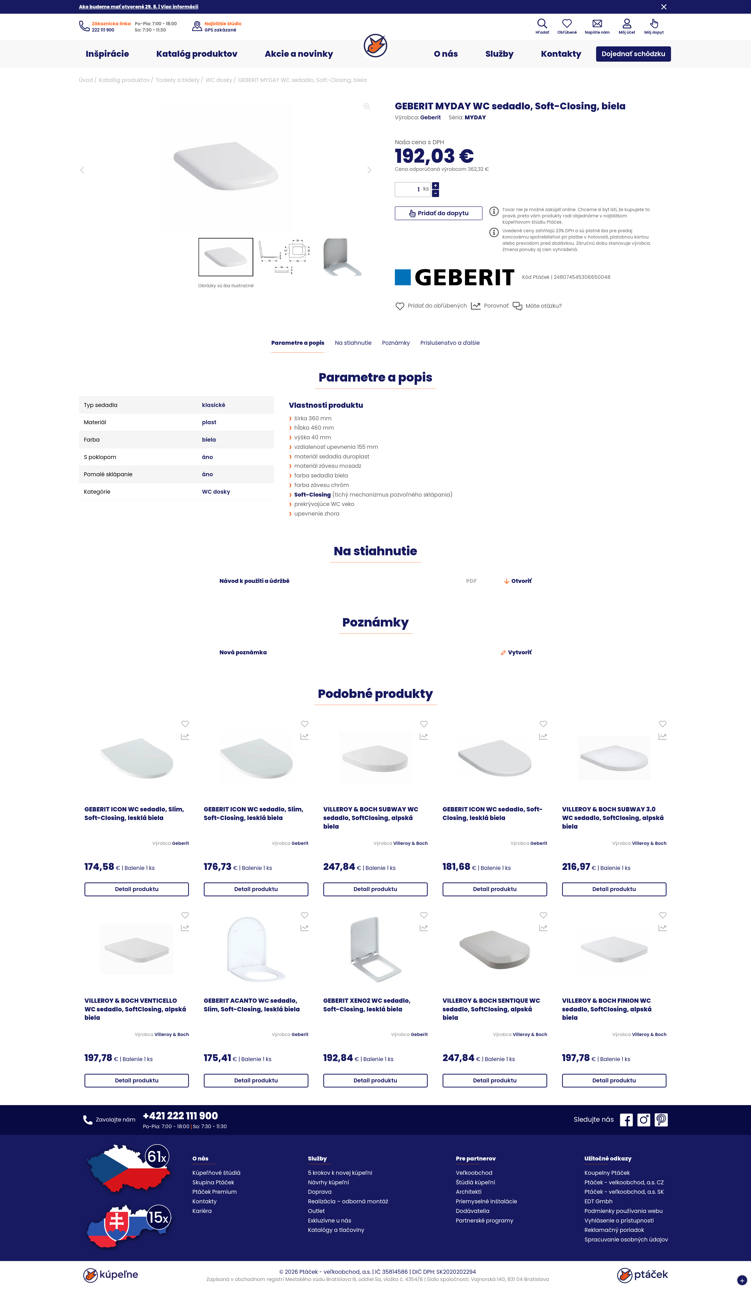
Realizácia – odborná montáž (348, 1201)
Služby (499, 54)
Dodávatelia (473, 1211)
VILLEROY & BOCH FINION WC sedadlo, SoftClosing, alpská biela (607, 1009)
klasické (213, 405)
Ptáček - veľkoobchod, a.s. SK (624, 1192)
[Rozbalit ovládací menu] (742, 1280)
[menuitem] (226, 257)
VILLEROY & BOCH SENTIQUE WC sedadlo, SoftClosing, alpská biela (491, 1009)
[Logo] (375, 45)
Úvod (86, 80)
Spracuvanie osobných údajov (626, 1239)
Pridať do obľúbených (437, 306)
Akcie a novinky (299, 54)
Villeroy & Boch (410, 843)
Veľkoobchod (474, 1173)
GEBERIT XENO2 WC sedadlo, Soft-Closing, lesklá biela (367, 1005)
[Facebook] (627, 1120)
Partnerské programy (484, 1220)
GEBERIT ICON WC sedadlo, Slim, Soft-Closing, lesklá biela (134, 813)
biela (209, 440)
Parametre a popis (297, 343)
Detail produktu (137, 889)
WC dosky (219, 80)
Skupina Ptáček (213, 1182)
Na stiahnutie (353, 343)
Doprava (320, 1192)
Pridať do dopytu (443, 213)
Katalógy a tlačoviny (336, 1230)
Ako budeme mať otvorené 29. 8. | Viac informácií (138, 7)
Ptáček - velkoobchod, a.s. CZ (624, 1182)
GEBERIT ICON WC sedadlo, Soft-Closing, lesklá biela (493, 813)
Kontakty (561, 54)
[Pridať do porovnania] (185, 738)
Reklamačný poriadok (614, 1230)
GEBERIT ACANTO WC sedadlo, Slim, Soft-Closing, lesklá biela (252, 1005)
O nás (446, 54)
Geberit (430, 117)
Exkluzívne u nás (329, 1220)
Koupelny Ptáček (607, 1173)
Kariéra (202, 1211)
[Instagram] (645, 1120)
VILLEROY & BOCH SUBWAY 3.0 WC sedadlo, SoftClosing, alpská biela (613, 818)
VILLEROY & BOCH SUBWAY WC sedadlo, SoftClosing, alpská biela (370, 818)
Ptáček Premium (214, 1192)
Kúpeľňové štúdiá (216, 1173)
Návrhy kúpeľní (328, 1182)
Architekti (469, 1192)
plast (209, 422)
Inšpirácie (107, 54)
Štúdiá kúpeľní (475, 1182)
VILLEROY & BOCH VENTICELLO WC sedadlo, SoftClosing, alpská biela (135, 1009)
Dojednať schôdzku (633, 54)
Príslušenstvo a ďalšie (450, 343)
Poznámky (396, 343)
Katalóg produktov (196, 54)
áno (207, 457)
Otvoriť (521, 581)
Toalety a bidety (178, 80)
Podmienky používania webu (624, 1211)
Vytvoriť (519, 652)
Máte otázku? (543, 306)
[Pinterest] (661, 1120)
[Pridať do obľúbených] (185, 725)
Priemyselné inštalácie (486, 1201)
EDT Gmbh (599, 1201)
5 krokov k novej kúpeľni (340, 1173)
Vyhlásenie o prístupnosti (619, 1220)
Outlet (316, 1211)
